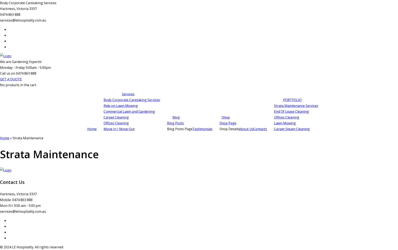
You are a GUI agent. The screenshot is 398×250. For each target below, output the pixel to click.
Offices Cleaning (116, 123)
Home (92, 129)
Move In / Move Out (119, 129)
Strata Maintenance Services (296, 105)
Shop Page (228, 123)
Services (128, 94)
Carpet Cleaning (116, 117)
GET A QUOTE (11, 79)
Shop (226, 117)
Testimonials (202, 129)
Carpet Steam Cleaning (292, 129)
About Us (246, 129)
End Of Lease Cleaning (291, 111)
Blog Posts (175, 123)
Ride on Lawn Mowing (121, 105)
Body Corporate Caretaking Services (132, 100)
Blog (176, 117)
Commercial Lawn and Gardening (129, 111)
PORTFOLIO (292, 100)
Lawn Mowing (285, 123)
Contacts (260, 129)
